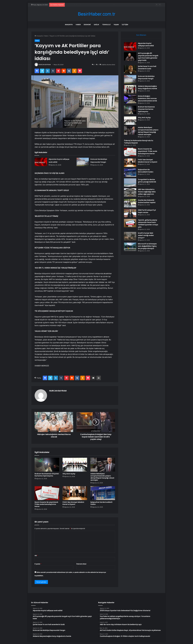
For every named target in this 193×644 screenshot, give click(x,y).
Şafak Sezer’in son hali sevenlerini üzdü (79, 5)
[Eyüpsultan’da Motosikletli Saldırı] (102, 493)
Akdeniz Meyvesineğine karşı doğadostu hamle (147, 87)
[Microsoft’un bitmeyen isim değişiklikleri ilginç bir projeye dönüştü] (130, 247)
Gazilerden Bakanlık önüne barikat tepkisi (146, 201)
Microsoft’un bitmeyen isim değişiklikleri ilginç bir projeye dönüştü (147, 246)
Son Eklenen (141, 35)
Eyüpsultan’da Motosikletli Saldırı (101, 503)
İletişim (125, 24)
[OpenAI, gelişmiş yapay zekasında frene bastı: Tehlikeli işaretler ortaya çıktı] (130, 223)
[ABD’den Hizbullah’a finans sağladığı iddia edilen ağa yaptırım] (130, 192)
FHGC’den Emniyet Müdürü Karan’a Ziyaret (73, 503)
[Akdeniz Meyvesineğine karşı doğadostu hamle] (130, 89)
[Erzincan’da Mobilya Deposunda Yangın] (83, 162)
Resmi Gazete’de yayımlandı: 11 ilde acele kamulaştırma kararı (46, 504)
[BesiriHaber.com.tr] (96, 14)
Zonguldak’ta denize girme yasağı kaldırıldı (147, 180)
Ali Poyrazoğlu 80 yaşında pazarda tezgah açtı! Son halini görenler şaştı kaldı (148, 56)
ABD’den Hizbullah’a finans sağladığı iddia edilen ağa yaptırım (147, 191)
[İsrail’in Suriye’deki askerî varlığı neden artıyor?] (130, 236)
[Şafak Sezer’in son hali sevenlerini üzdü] (130, 69)
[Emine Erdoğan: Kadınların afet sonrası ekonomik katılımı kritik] (130, 99)
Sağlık (96, 24)
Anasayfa (69, 24)
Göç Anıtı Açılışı (69, 474)
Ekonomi (87, 24)
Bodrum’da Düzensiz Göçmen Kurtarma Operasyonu (47, 475)
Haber (78, 24)
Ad (36, 555)
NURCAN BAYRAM (45, 64)
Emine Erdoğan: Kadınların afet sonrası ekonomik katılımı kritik (147, 98)
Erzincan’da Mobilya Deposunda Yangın (146, 77)
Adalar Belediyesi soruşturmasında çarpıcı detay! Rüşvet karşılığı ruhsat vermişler (102, 477)
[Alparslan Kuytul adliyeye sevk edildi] (41, 162)
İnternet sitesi (81, 564)
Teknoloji (106, 24)
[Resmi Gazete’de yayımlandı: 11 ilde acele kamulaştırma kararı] (47, 493)
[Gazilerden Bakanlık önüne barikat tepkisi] (130, 203)
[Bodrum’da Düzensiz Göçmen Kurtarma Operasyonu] (47, 465)
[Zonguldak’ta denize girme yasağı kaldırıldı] (130, 182)
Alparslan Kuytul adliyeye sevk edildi (146, 44)
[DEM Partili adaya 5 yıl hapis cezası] (130, 213)
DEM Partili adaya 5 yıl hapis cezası (147, 211)
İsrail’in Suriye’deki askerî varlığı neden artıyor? (146, 235)
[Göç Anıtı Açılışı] (75, 465)
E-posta (38, 564)
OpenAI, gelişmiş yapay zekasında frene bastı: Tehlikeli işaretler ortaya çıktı (148, 223)
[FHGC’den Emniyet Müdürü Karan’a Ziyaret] (75, 493)
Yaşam (116, 24)
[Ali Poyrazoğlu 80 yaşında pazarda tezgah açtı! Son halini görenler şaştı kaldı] (130, 56)
